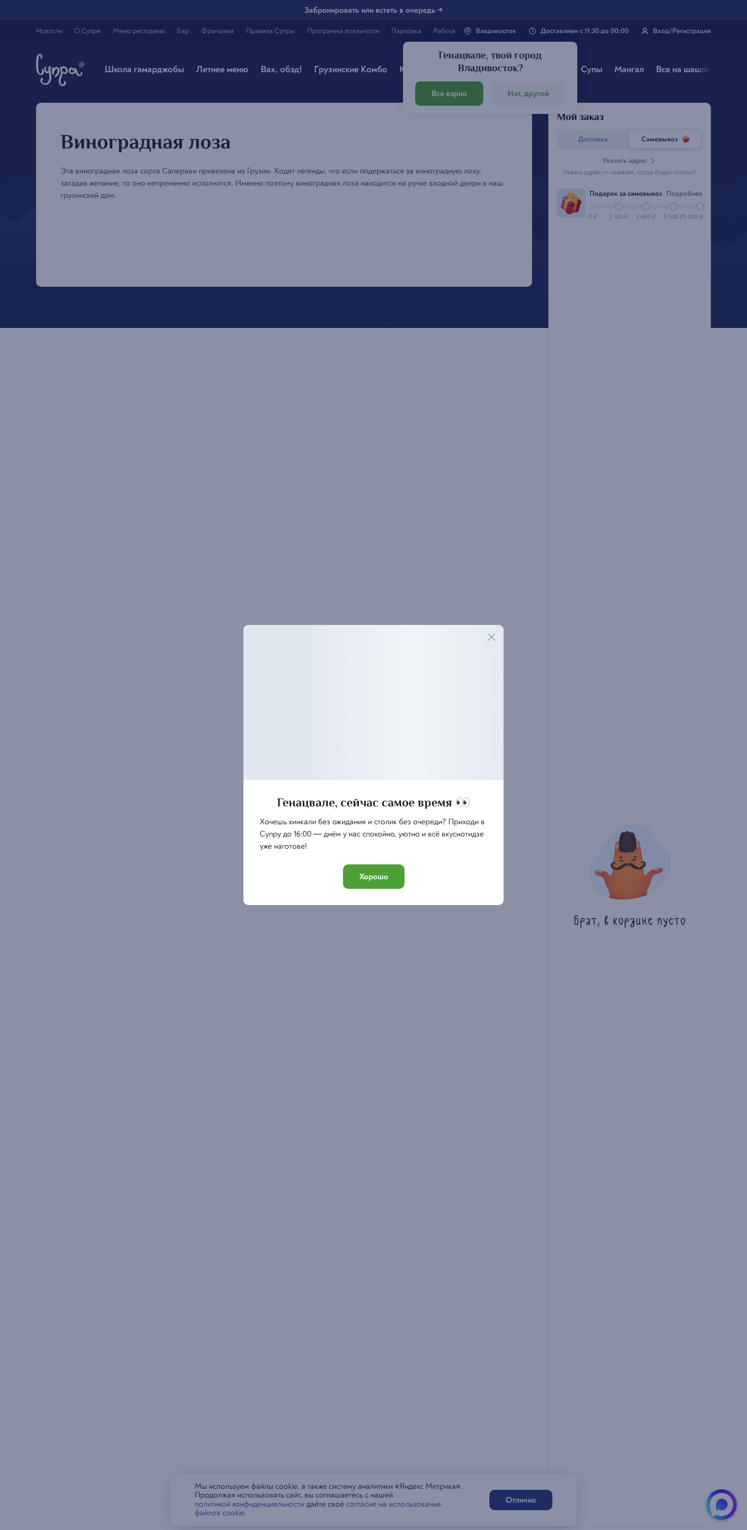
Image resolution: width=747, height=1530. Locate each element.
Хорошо (373, 877)
